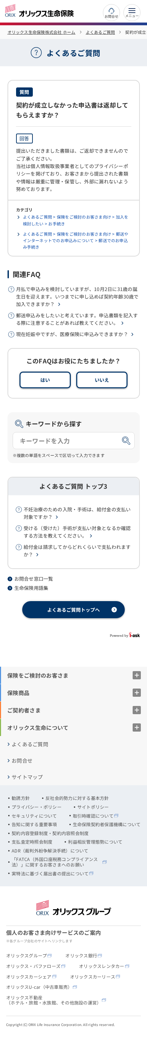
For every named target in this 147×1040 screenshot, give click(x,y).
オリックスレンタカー (101, 966)
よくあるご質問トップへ (73, 609)
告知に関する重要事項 (34, 824)
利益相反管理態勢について (95, 842)
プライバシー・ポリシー (37, 807)
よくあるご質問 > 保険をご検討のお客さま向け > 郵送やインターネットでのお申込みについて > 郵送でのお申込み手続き (76, 240)
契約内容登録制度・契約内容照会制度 (50, 833)
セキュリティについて (34, 816)
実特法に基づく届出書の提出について (50, 873)
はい (45, 379)
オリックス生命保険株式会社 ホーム (42, 32)
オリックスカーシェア (29, 977)
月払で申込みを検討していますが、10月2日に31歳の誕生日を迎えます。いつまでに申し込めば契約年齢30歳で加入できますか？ (77, 297)
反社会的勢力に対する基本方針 (77, 798)
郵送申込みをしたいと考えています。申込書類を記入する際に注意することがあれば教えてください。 (77, 319)
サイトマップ (27, 777)
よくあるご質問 (100, 32)
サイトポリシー (93, 807)
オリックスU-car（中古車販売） (39, 987)
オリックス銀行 (81, 955)
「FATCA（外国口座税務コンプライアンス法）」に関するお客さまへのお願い (55, 862)
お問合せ (111, 16)
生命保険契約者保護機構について (107, 824)
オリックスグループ (26, 955)
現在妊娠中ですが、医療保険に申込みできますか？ (72, 334)
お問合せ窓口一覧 (33, 579)
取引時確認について (93, 816)
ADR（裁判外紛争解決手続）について (50, 851)
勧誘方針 (21, 798)
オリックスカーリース (93, 977)
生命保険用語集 (31, 588)
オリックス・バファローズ (33, 966)
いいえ (102, 379)
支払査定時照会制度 (32, 842)
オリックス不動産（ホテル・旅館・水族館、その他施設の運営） (53, 1000)
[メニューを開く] (132, 12)
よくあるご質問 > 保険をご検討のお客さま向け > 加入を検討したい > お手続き (76, 220)
